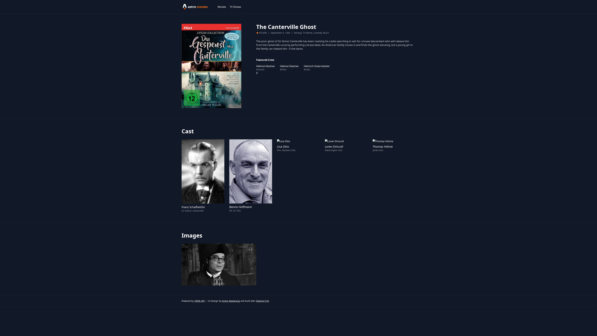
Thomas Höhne (383, 146)
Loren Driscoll (334, 146)
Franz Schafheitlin (193, 207)
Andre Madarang (231, 300)
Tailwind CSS (262, 300)
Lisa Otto (283, 146)
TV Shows (235, 7)
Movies (222, 7)
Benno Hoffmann (240, 207)
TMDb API (199, 300)
